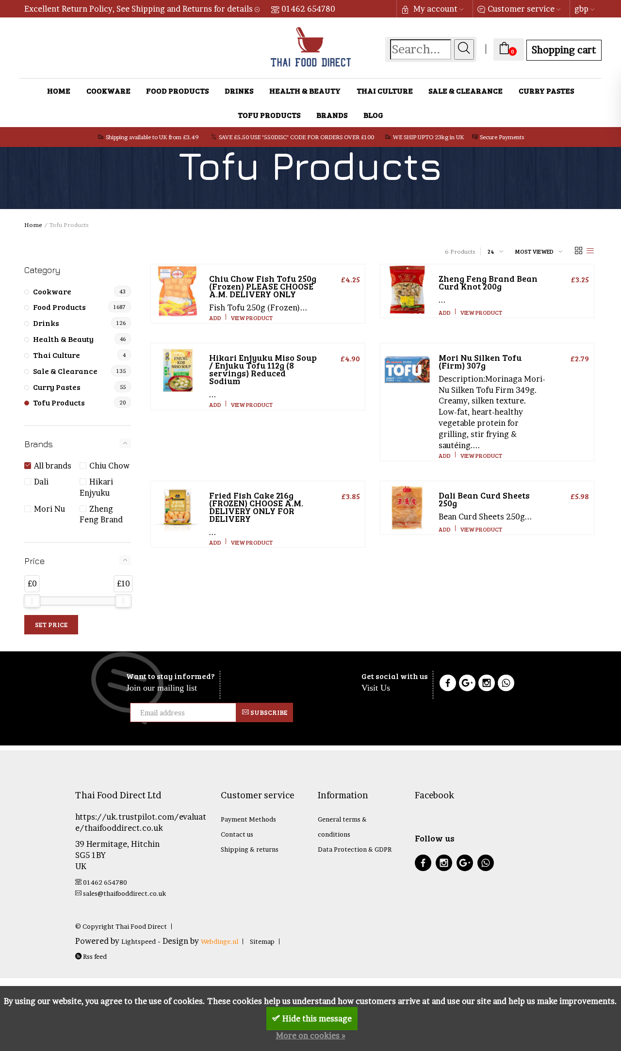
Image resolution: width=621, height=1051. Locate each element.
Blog (373, 115)
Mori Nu (49, 509)
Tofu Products (269, 115)
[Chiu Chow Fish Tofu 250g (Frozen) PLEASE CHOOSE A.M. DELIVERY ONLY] (177, 291)
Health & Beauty (305, 90)
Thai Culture (385, 90)
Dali (41, 481)
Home (58, 90)
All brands (52, 465)
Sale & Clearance (465, 90)
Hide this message (317, 1018)
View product (251, 318)
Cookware (108, 90)
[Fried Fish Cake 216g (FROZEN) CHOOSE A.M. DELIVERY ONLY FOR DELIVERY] (177, 507)
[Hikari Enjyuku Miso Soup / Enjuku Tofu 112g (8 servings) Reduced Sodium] (177, 370)
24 (491, 251)
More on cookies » (310, 1035)
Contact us (237, 834)
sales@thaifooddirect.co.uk (124, 893)
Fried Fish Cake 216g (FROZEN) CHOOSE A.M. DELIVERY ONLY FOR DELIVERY (256, 506)
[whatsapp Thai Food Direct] (506, 684)
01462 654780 (308, 9)
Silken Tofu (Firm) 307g (480, 361)
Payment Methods (248, 819)
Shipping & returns (249, 849)
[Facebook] (448, 684)
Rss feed (94, 956)
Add (215, 318)
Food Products (177, 90)
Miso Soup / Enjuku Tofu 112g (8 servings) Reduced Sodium (263, 369)
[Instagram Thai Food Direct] (486, 684)
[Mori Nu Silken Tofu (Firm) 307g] (407, 370)
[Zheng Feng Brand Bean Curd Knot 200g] (407, 291)
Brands (331, 115)
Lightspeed (138, 941)
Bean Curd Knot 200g (488, 282)
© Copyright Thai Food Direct (121, 926)
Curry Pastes (546, 90)
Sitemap (262, 941)
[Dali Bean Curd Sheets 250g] (407, 507)
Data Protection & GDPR (355, 849)
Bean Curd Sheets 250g (484, 499)
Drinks (239, 90)
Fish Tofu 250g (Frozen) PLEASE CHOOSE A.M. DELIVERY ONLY (262, 286)
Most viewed (534, 251)
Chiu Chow (109, 465)
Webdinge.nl (219, 941)
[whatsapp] (485, 864)
